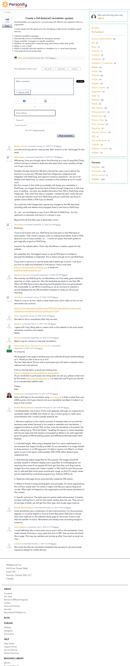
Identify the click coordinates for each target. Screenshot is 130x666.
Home (8, 13)
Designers (10, 32)
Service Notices (13, 50)
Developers (11, 41)
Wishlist (9, 23)
